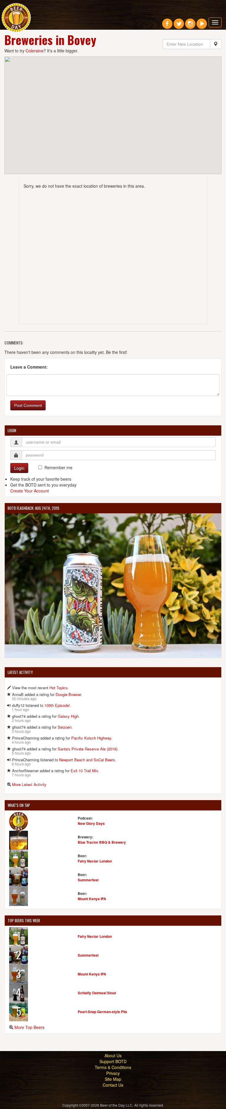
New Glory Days (91, 823)
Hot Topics (58, 687)
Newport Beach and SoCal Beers (87, 759)
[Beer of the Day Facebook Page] (167, 26)
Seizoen (65, 727)
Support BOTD (113, 1061)
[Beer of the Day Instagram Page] (190, 26)
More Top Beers (29, 1027)
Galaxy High (68, 716)
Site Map (113, 1079)
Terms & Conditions (113, 1067)
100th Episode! (57, 705)
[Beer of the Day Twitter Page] (179, 26)
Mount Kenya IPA (92, 898)
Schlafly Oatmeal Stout (97, 992)
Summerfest (88, 879)
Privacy (113, 1073)
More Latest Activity (29, 784)
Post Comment (28, 405)
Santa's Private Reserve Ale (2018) (87, 749)
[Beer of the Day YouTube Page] (202, 26)
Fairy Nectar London (95, 861)
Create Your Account (29, 491)
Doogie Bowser (68, 694)
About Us (113, 1055)
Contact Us (113, 1085)
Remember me (58, 467)
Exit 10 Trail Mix (84, 770)
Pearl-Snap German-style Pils (102, 1011)
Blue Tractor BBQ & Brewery (102, 842)
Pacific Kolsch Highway (91, 738)
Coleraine (35, 51)
